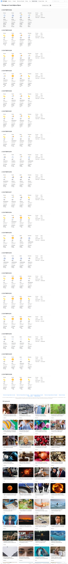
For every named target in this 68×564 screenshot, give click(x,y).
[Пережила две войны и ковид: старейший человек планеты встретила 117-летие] (26, 443)
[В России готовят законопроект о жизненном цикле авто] (10, 506)
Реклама (8, 563)
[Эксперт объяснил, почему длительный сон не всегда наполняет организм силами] (57, 554)
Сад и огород (30, 395)
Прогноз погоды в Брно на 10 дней (51, 394)
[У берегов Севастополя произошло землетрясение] (57, 538)
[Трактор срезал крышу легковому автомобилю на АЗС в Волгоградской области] (26, 538)
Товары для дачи (37, 395)
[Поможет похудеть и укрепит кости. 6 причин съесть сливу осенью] (41, 427)
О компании (4, 563)
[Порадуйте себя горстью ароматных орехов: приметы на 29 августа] (10, 538)
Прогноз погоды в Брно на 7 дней (37, 394)
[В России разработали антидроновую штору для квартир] (10, 554)
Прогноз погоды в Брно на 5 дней (23, 394)
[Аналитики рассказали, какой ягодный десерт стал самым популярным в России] (41, 443)
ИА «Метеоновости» (64, 563)
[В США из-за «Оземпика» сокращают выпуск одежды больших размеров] (41, 411)
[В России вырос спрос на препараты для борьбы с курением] (26, 427)
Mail (1, 563)
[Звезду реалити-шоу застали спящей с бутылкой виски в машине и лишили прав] (10, 474)
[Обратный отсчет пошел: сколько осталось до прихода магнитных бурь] (26, 474)
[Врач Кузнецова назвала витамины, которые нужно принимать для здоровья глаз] (26, 554)
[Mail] (1, 1)
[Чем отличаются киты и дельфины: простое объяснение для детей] (41, 554)
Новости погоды (62, 394)
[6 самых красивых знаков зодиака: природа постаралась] (57, 443)
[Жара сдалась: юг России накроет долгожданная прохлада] (10, 443)
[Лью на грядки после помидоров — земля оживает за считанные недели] (26, 506)
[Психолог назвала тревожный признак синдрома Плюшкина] (57, 459)
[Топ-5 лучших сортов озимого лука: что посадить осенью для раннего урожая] (41, 459)
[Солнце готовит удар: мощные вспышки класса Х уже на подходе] (57, 490)
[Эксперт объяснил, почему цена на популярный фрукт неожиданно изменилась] (10, 427)
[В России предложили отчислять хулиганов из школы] (41, 490)
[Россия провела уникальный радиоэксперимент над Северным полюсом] (57, 506)
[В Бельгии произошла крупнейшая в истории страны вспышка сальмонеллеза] (41, 506)
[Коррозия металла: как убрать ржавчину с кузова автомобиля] (26, 490)
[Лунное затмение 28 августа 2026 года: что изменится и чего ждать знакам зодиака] (10, 490)
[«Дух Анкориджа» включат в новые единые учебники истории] (57, 474)
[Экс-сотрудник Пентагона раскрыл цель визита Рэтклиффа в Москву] (10, 522)
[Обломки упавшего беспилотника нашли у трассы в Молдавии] (41, 522)
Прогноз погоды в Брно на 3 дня (9, 394)
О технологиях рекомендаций (46, 563)
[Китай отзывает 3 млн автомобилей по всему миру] (26, 411)
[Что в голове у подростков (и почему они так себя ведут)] (57, 427)
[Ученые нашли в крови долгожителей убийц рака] (10, 459)
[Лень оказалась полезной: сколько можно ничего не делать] (41, 474)
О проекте (30, 563)
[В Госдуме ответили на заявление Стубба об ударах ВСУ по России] (57, 522)
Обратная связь (54, 563)
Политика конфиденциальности (37, 563)
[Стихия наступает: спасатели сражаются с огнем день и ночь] (26, 522)
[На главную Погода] (4, 1)
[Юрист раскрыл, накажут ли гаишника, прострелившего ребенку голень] (26, 459)
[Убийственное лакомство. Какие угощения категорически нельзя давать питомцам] (10, 411)
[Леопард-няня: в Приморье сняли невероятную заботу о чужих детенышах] (57, 411)
